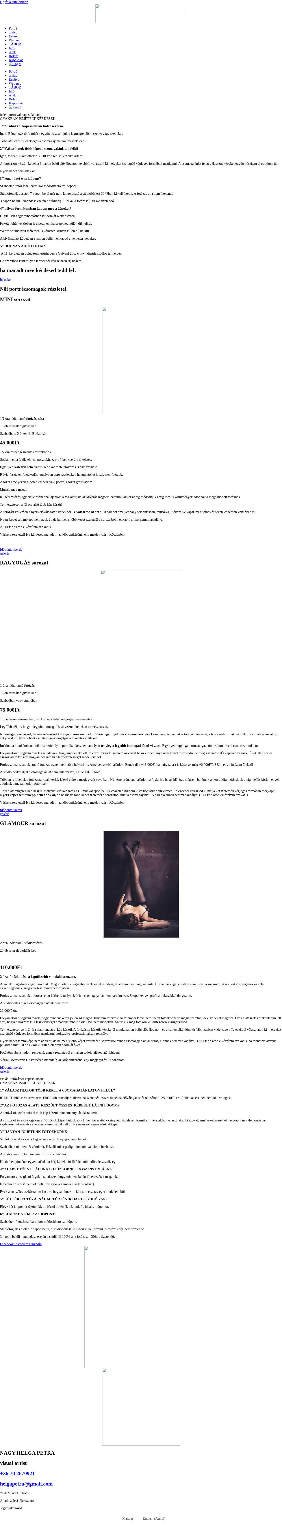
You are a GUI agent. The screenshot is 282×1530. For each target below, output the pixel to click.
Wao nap (15, 40)
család (13, 32)
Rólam (13, 56)
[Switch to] (15, 64)
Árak (12, 52)
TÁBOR (15, 44)
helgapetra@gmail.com (26, 1484)
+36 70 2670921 (17, 1473)
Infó (12, 48)
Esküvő (14, 36)
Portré (13, 28)
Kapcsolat (16, 60)
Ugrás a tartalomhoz (14, 2)
